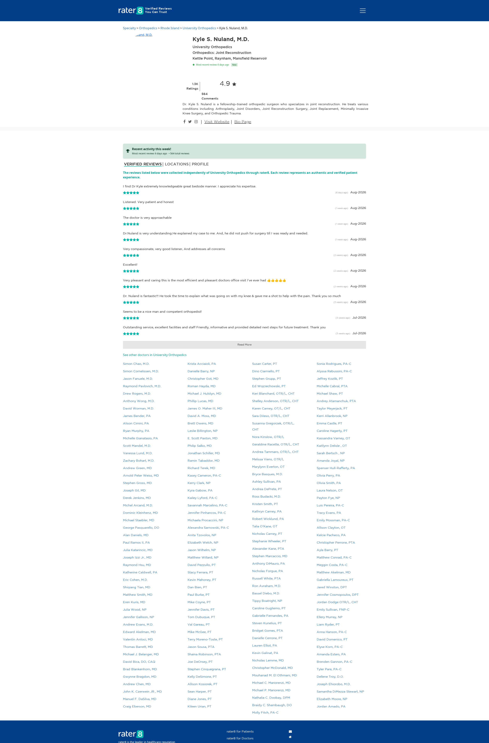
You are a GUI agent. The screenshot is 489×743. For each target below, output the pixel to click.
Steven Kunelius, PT (267, 623)
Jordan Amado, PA (331, 706)
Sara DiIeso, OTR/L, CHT (270, 416)
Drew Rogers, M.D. (137, 393)
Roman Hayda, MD (202, 386)
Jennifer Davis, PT (201, 609)
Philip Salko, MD (200, 445)
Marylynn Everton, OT (268, 466)
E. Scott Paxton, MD (203, 438)
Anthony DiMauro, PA (268, 563)
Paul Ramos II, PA (136, 542)
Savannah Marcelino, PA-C (207, 505)
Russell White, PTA (266, 578)
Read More (244, 345)
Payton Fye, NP (328, 498)
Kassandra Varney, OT (333, 438)
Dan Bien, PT (197, 587)
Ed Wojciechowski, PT (269, 386)
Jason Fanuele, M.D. (138, 378)
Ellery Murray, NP (329, 617)
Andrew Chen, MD (137, 684)
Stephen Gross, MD (137, 483)
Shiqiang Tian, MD (136, 587)
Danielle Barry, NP (201, 371)
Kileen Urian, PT (199, 706)
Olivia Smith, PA (329, 483)
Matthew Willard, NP (203, 557)
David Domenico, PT (332, 639)
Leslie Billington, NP (203, 431)
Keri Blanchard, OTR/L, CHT (273, 393)
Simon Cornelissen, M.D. (141, 371)
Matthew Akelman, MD (334, 572)
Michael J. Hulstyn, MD (204, 393)
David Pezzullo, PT (202, 565)
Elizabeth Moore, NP (332, 699)
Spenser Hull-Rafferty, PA (336, 468)
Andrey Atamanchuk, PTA (336, 401)
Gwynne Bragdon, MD (139, 676)
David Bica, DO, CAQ (139, 661)
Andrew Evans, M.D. (138, 624)
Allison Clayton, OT (331, 527)
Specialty (129, 28)
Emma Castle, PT (329, 423)
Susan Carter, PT (264, 364)
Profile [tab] (200, 164)
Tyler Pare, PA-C (329, 669)
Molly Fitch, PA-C (265, 712)
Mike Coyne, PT (199, 602)
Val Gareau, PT (199, 624)
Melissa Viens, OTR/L (268, 459)
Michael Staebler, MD (138, 520)
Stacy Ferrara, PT (200, 572)
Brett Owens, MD (200, 423)
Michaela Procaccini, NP (205, 520)
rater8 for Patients (240, 731)
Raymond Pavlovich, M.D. (142, 386)
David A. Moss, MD (202, 416)
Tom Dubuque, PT (201, 617)
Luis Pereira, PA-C (330, 505)
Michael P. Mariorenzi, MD (271, 690)
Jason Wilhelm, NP (202, 550)
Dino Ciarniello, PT (266, 371)
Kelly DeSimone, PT (202, 676)
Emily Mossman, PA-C (333, 520)
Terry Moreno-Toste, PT (205, 639)
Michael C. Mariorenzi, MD (271, 682)
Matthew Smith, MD (137, 594)
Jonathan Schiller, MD (204, 453)
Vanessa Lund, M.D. (138, 453)
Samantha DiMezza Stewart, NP (340, 691)
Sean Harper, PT (200, 691)
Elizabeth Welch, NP (203, 542)
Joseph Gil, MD (134, 490)
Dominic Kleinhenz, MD (140, 513)
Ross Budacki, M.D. (266, 496)
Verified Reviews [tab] (143, 164)
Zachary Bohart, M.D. (139, 460)
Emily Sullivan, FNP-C (333, 609)
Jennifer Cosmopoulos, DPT (338, 594)
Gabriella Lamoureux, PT (335, 580)
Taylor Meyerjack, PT (332, 408)
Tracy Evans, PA (329, 513)
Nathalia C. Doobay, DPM (271, 697)
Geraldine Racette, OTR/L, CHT (275, 444)
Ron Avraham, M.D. (266, 586)
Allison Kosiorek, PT (202, 684)
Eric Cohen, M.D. (135, 580)
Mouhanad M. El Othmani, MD (274, 675)
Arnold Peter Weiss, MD (141, 475)
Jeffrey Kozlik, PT (330, 378)
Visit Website (216, 122)
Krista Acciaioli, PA (202, 364)
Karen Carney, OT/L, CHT (271, 408)
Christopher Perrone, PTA (336, 542)
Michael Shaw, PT (330, 393)
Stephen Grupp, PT (266, 378)
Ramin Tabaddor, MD (204, 460)
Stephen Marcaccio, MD (269, 556)
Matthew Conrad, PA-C (334, 557)
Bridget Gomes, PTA (267, 630)
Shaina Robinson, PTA (204, 654)
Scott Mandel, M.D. (137, 445)
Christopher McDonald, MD (272, 668)
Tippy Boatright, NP (267, 601)
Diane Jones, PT (200, 699)
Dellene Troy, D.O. (330, 676)
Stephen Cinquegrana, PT (207, 669)
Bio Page (242, 122)
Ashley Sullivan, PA (266, 481)
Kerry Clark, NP (199, 483)
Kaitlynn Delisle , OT (332, 445)
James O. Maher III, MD (205, 408)
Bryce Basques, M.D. (267, 474)
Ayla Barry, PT (327, 550)
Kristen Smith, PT (265, 504)
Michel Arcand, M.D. (138, 505)
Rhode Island (169, 28)
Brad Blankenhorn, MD (140, 669)
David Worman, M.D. (138, 408)
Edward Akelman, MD (139, 632)
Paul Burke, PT (199, 594)
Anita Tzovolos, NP (202, 535)
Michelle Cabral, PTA (332, 386)
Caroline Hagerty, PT (332, 431)
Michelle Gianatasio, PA (140, 438)
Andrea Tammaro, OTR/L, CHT (275, 452)
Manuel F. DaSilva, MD (139, 699)
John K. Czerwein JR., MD (142, 691)
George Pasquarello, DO (141, 527)
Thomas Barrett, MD (138, 647)
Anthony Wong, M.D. (139, 401)
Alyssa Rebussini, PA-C (334, 371)
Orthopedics (148, 28)
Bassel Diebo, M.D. (266, 593)
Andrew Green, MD (137, 468)
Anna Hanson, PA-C (332, 632)
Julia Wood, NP (135, 609)
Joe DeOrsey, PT (200, 661)
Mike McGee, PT (199, 632)
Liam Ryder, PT (328, 624)
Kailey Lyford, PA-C (202, 498)
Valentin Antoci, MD (138, 639)
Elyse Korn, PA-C (330, 647)
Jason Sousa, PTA (201, 647)
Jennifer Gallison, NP (138, 617)
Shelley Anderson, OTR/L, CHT (275, 401)
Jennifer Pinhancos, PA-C (207, 513)
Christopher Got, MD (203, 378)
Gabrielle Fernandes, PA (270, 615)
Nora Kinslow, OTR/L (268, 437)
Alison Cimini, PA (136, 423)
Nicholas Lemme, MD (268, 660)
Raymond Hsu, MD (137, 565)
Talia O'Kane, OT (264, 526)
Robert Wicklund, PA (268, 519)
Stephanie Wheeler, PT (269, 541)
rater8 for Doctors (240, 738)
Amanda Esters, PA (331, 654)
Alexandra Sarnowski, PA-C (208, 527)
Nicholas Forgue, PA (267, 571)
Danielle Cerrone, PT (267, 638)
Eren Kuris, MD (134, 602)
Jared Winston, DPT (332, 587)
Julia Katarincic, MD (138, 550)
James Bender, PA (137, 416)
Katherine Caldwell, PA (140, 572)
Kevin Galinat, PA (265, 653)
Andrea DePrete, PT (267, 489)
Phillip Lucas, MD (200, 401)
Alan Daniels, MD (136, 535)
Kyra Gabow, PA (200, 490)
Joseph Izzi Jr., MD (137, 557)
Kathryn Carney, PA (267, 511)
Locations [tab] (177, 164)
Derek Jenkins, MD (137, 498)
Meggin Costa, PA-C (332, 565)
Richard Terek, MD (201, 468)
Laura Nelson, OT (330, 490)
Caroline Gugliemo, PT (269, 608)
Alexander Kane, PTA (268, 548)
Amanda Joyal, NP (331, 460)
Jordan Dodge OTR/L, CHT (337, 602)
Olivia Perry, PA (328, 475)
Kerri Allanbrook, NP (332, 416)
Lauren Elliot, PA (264, 645)
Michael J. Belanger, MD (141, 654)
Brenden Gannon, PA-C (334, 661)
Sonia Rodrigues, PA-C (334, 364)
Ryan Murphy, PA (136, 431)
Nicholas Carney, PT (267, 534)
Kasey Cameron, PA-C (204, 475)
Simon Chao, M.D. (136, 364)
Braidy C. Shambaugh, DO (272, 705)
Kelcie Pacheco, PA (331, 535)
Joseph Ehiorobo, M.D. (334, 684)
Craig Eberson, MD (137, 706)
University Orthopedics (199, 28)
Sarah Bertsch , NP (331, 453)
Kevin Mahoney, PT (202, 580)
